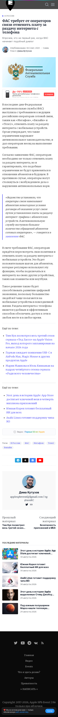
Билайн (8, 447)
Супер (50, 711)
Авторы (29, 677)
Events (29, 666)
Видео (29, 660)
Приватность (29, 683)
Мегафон (39, 443)
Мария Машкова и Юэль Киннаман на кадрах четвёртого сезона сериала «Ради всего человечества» (30, 369)
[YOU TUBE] (22, 643)
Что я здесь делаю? (29, 672)
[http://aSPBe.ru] (31, 504)
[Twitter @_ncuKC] (15, 643)
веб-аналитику (22, 712)
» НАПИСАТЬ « (29, 689)
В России (9, 16)
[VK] (36, 643)
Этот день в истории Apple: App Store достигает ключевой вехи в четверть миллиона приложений (30, 399)
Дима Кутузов (24, 51)
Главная (29, 655)
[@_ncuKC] (27, 504)
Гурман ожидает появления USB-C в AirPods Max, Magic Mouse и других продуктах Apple (29, 356)
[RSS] (42, 643)
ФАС (27, 443)
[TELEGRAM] (29, 643)
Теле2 (51, 443)
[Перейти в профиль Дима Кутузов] (5, 49)
